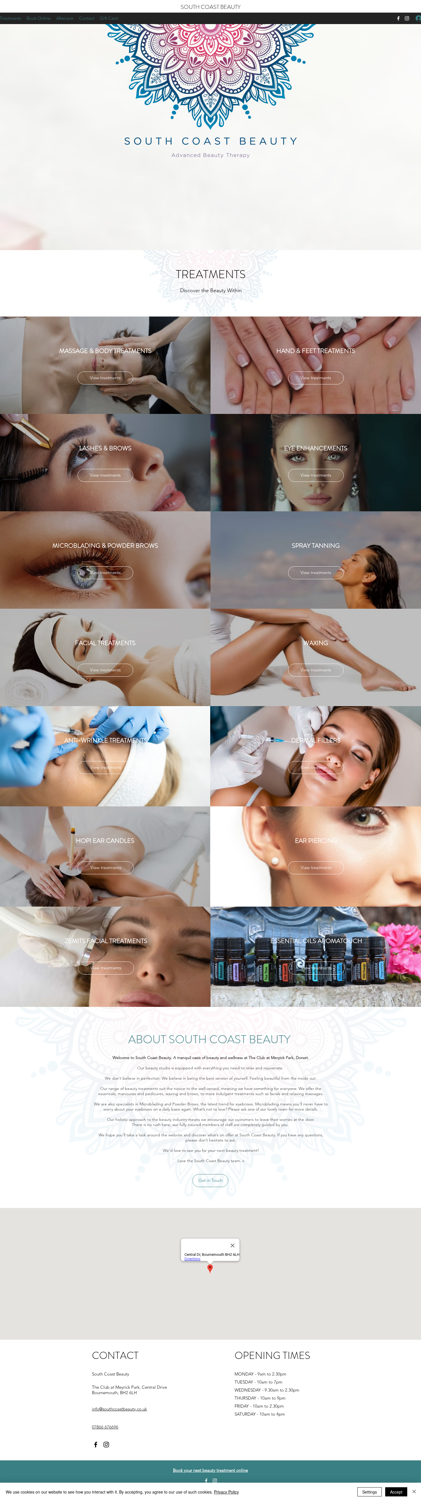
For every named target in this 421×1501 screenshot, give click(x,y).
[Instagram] (407, 18)
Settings (369, 1492)
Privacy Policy (226, 1492)
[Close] (414, 1491)
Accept (396, 1492)
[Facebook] (398, 18)
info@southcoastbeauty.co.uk (119, 1409)
